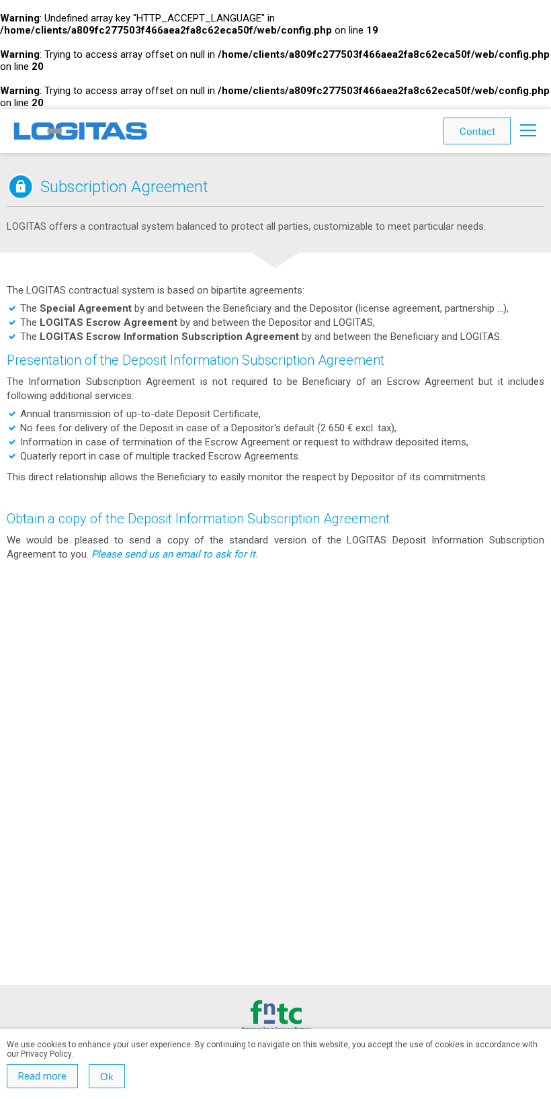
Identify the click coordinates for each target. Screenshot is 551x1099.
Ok (107, 1076)
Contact (477, 132)
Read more (42, 1076)
